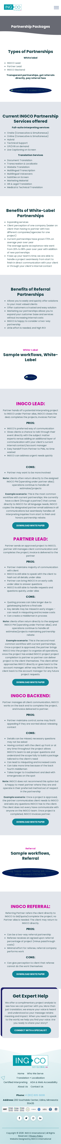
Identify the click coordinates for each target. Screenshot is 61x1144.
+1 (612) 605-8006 (35, 1095)
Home (21, 1073)
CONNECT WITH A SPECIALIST (30, 1030)
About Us (23, 1086)
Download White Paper (30, 525)
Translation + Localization (30, 1078)
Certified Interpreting (15, 1082)
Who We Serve (35, 1073)
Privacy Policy (36, 1136)
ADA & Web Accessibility (43, 1082)
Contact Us (37, 1086)
